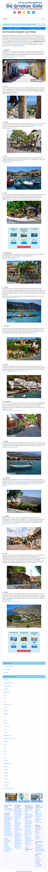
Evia (5, 701)
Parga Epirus (28, 837)
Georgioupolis (16, 257)
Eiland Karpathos (8, 817)
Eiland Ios (17, 826)
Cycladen (6, 846)
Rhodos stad (28, 841)
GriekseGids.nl (38, 845)
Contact (37, 857)
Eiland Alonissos (18, 810)
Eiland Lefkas (7, 823)
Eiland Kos (6, 820)
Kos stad (27, 828)
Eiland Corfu (7, 816)
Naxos (5, 744)
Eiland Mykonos (8, 825)
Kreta (42, 35)
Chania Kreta (7, 692)
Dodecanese (7, 848)
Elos (39, 199)
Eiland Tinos (17, 848)
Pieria (5, 754)
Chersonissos (28, 820)
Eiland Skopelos (18, 843)
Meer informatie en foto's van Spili (34, 562)
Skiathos (6, 772)
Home (5, 19)
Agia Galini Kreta (29, 808)
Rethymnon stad (36, 123)
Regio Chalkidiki (29, 816)
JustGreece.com (39, 848)
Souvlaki (37, 835)
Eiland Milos (17, 838)
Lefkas (5, 729)
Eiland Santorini (8, 832)
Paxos (5, 751)
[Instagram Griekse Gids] (24, 12)
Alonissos (6, 679)
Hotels (26, 851)
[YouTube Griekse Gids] (19, 12)
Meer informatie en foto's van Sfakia (11, 601)
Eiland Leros (17, 837)
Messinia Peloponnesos (9, 738)
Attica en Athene (8, 686)
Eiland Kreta (7, 822)
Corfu (5, 698)
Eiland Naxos (7, 826)
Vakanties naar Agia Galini (8, 57)
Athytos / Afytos (29, 814)
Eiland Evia (17, 819)
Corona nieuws (7, 669)
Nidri (26, 835)
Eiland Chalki (18, 816)
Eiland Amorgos (18, 811)
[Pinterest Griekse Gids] (33, 12)
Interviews (6, 672)
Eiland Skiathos (8, 834)
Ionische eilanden (8, 849)
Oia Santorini (28, 825)
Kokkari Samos (28, 826)
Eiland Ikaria (17, 825)
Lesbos (5, 732)
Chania (13, 42)
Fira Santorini (28, 823)
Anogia (14, 128)
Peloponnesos (7, 840)
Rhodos (5, 766)
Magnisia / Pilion (8, 735)
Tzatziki (37, 834)
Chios (5, 695)
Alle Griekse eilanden (9, 788)
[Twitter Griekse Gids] (14, 12)
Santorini (6, 769)
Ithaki (5, 707)
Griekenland (6, 24)
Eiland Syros (18, 846)
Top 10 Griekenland (8, 666)
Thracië (6, 845)
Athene (26, 813)
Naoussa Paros (28, 834)
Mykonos (6, 741)
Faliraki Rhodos (28, 822)
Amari (16, 93)
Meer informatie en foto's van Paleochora (12, 410)
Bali (22, 160)
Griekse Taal (38, 813)
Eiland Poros (18, 841)
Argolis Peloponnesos (9, 682)
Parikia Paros (28, 838)
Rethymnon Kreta (8, 763)
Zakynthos (6, 785)
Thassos (6, 778)
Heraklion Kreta (7, 704)
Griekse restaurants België (38, 810)
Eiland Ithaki (17, 828)
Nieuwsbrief (38, 866)
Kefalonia (6, 713)
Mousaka (37, 832)
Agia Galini (22, 56)
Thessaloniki (7, 782)
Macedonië (7, 841)
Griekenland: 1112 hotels (35, 28)
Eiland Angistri (18, 814)
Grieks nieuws (38, 814)
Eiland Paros (7, 828)
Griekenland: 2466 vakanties (14, 28)
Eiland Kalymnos (18, 829)
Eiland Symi (17, 845)
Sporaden (6, 851)
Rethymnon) (20, 42)
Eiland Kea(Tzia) (18, 834)
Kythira (5, 723)
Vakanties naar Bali (6, 162)
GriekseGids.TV (38, 846)
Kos (4, 717)
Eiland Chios (18, 817)
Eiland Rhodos (7, 829)
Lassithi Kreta (7, 726)
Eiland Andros (18, 813)
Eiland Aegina (18, 808)
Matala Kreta (28, 831)
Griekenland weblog (15, 24)
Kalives (17, 297)
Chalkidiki (6, 689)
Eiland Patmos (18, 840)
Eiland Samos (7, 831)
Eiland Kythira (18, 835)
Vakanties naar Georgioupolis (9, 259)
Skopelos (6, 775)
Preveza (6, 760)
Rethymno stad (19, 481)
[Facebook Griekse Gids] (28, 12)
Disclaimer (37, 861)
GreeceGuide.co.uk (39, 849)
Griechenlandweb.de (40, 851)
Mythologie (38, 816)
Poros (5, 757)
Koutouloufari (28, 829)
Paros (5, 748)
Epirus (5, 843)
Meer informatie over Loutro (21, 370)
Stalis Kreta (27, 843)
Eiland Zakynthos (8, 835)
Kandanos (34, 333)
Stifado (37, 831)
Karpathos (6, 710)
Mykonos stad (28, 832)
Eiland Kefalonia (8, 819)
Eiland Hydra (18, 823)
